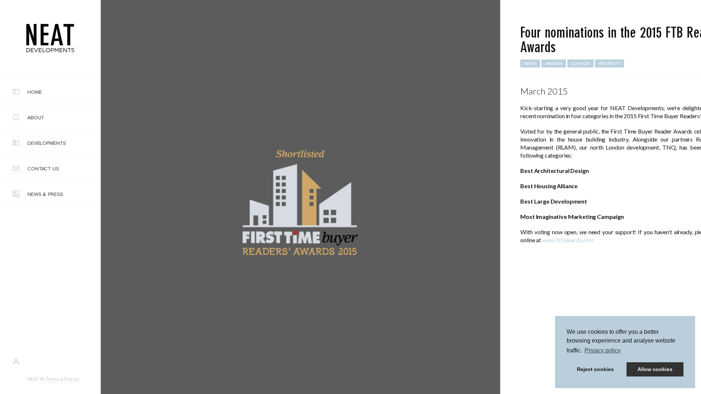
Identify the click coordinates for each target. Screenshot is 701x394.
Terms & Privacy (63, 379)
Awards (553, 63)
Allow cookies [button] (655, 369)
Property (609, 63)
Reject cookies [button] (595, 369)
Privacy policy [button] (603, 350)
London (580, 63)
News (530, 63)
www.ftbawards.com (568, 239)
